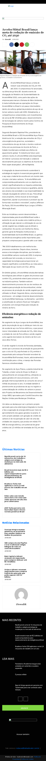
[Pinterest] (22, 44)
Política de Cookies (27, 759)
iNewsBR (8, 39)
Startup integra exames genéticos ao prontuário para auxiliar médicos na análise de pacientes (14, 532)
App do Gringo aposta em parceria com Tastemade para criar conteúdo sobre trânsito (29, 687)
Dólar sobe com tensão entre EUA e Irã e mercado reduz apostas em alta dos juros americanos (15, 499)
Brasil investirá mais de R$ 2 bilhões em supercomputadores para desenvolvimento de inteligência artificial (16, 473)
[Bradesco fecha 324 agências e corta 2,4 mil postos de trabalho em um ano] (33, 486)
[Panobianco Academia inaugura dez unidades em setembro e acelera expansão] (7, 667)
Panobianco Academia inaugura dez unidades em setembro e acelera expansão (28, 666)
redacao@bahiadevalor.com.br (27, 748)
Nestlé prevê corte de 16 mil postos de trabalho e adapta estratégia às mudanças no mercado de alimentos (15, 460)
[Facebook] (11, 44)
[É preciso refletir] (7, 677)
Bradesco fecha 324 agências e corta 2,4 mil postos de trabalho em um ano (15, 486)
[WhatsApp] (27, 44)
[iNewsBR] (21, 594)
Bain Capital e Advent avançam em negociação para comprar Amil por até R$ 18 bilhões (15, 559)
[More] (32, 44)
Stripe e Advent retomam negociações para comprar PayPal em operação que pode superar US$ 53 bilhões (15, 573)
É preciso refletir (21, 674)
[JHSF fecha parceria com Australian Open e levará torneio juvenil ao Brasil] (33, 511)
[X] (16, 44)
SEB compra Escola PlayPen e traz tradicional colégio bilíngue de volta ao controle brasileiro (15, 546)
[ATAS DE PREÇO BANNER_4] (23, 19)
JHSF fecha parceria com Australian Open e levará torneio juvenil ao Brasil (14, 510)
